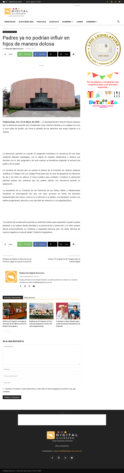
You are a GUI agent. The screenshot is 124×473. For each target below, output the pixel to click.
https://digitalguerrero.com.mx (29, 276)
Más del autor (29, 298)
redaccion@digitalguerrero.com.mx (67, 451)
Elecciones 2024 (26, 22)
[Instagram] (111, 1)
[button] (118, 22)
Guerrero (66, 22)
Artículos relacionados (13, 298)
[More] (73, 54)
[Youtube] (119, 1)
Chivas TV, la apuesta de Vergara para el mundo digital (64, 260)
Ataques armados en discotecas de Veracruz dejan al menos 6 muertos (17, 260)
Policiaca (41, 22)
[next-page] (8, 331)
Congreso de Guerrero (10, 28)
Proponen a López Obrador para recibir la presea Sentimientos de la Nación (68, 323)
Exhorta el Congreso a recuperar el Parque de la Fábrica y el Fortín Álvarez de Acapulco (15, 323)
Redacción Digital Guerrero (14, 49)
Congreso (91, 22)
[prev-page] (4, 331)
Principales (9, 22)
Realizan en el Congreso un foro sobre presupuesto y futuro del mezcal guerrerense (40, 323)
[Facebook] (107, 1)
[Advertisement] (77, 12)
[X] (115, 1)
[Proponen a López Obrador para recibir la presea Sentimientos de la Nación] (68, 311)
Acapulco (54, 22)
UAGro (80, 22)
